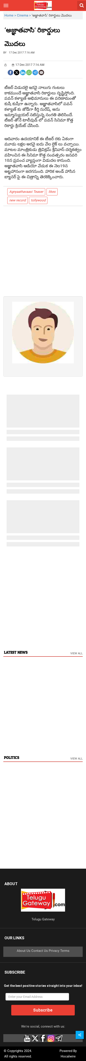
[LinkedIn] (23, 72)
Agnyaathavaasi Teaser (26, 192)
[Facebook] (10, 72)
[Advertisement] (49, 40)
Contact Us (39, 951)
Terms (64, 951)
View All (76, 653)
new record (17, 200)
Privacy (54, 951)
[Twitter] (16, 72)
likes (52, 192)
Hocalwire (68, 1056)
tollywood (38, 200)
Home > (10, 15)
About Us (23, 951)
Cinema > (24, 15)
